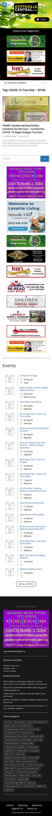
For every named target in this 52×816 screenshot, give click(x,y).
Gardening (32, 747)
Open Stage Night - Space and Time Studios (33, 415)
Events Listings (9, 671)
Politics (9, 772)
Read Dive (7, 687)
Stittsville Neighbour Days (31, 569)
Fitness (37, 740)
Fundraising (27, 743)
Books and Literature (37, 722)
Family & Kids (11, 740)
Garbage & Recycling (14, 747)
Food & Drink (11, 743)
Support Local (9, 668)
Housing (34, 751)
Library (19, 754)
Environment (36, 736)
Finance (25, 740)
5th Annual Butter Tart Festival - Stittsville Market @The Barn (33, 527)
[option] (27, 83)
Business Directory (11, 665)
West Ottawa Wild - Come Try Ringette (32, 460)
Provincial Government (26, 772)
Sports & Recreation (14, 783)
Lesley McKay (10, 136)
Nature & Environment (26, 761)
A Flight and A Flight (28, 375)
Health (9, 751)
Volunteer (28, 786)
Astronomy (19, 722)
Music (9, 761)
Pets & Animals (35, 765)
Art (8, 722)
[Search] (44, 159)
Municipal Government (15, 758)
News (9, 765)
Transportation (12, 786)
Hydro (8, 754)
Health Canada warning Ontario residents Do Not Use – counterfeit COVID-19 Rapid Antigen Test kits (23, 129)
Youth (9, 790)
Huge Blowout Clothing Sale (32, 502)
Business (10, 725)
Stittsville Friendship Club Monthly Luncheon (34, 429)
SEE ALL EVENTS (26, 584)
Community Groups (14, 729)
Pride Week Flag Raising (30, 401)
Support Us (17, 808)
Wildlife (41, 786)
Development (11, 733)
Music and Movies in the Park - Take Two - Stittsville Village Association (33, 445)
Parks (21, 765)
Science (36, 775)
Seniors (9, 779)
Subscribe (23, 805)
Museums (33, 758)
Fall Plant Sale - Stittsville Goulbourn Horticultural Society (33, 489)
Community (24, 725)
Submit (10, 805)
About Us (32, 808)
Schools (24, 775)
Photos (9, 768)
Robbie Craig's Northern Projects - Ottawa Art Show (34, 388)
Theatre (30, 783)
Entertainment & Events (15, 736)
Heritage (21, 751)
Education (27, 733)
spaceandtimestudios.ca (14, 651)
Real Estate (10, 775)
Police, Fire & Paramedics (28, 768)
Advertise (37, 805)
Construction (33, 729)
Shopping (22, 779)
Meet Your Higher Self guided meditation (32, 556)
